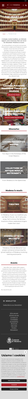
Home (4, 33)
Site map (14, 326)
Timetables (14, 319)
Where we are (14, 315)
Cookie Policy (21, 376)
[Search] (26, 5)
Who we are (14, 313)
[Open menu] (3, 5)
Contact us (14, 317)
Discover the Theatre (14, 94)
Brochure (14, 323)
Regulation (14, 330)
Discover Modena (7, 33)
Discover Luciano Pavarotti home (14, 117)
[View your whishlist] (23, 5)
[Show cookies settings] (26, 199)
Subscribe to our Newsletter (12, 305)
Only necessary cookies (14, 380)
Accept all (14, 384)
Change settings (14, 389)
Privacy (14, 328)
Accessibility (14, 321)
